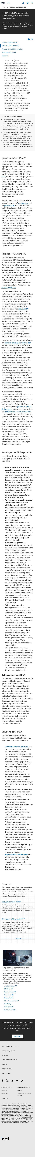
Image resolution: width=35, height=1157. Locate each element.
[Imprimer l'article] (28, 39)
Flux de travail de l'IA (11, 1001)
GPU (3, 176)
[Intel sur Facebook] (2, 1081)
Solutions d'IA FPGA (9, 52)
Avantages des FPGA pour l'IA (12, 49)
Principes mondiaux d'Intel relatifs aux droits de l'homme (17, 1117)
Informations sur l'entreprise (11, 1046)
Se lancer (5, 56)
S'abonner (17, 1036)
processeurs (9, 205)
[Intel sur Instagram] (21, 1081)
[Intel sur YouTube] (16, 1081)
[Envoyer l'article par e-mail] (32, 39)
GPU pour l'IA (9, 1007)
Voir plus (18, 938)
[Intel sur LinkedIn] (12, 1081)
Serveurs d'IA (9, 995)
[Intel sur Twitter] (7, 1081)
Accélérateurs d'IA (10, 986)
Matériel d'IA (8, 989)
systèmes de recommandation (17, 411)
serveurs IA (23, 309)
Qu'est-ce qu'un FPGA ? (10, 42)
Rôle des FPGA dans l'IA (10, 46)
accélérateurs (23, 203)
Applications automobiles (16, 854)
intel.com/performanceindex (9, 1112)
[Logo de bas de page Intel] (5, 1139)
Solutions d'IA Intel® (11, 901)
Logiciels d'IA (9, 998)
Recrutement (6, 1073)
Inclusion (4, 1055)
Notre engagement (8, 1051)
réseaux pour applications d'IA (17, 343)
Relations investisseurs (9, 1060)
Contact (4, 1064)
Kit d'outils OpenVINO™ (13, 919)
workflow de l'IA (8, 287)
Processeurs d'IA (10, 992)
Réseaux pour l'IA (10, 1010)
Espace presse (6, 1069)
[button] (17, 909)
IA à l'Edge (8, 1004)
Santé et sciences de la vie (16, 747)
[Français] (27, 2)
